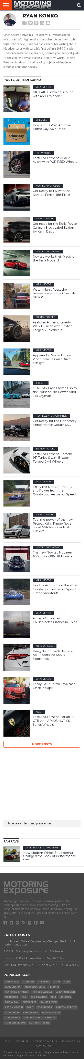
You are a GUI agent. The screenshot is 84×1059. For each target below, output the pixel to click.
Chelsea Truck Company (39, 1017)
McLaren (65, 997)
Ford (30, 1007)
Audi (67, 981)
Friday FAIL (12, 1002)
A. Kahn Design (65, 992)
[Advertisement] (34, 782)
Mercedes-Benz (35, 987)
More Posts (42, 744)
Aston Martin (14, 1007)
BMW (57, 981)
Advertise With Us (45, 1041)
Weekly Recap (51, 1012)
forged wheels (42, 992)
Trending (44, 981)
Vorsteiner (44, 1007)
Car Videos (12, 981)
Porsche (28, 981)
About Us (22, 1041)
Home (7, 1041)
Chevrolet (29, 1002)
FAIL (24, 997)
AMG (53, 997)
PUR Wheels (12, 1017)
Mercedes (11, 997)
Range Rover (48, 1002)
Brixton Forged (66, 1007)
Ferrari (54, 987)
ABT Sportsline (39, 1022)
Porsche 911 (12, 1012)
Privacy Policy (70, 1041)
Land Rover (30, 1012)
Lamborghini (13, 987)
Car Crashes (38, 997)
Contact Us (43, 1045)
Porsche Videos (15, 1022)
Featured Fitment (17, 992)
